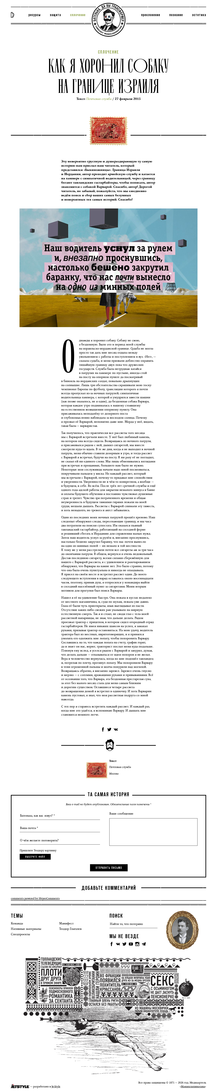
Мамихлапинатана (193, 1086)
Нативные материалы (26, 929)
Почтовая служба (120, 767)
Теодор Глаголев (70, 929)
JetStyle (56, 1086)
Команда (17, 923)
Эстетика (199, 15)
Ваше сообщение (121, 814)
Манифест (66, 923)
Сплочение (78, 15)
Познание (176, 15)
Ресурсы (34, 15)
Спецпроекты (20, 934)
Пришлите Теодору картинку (38, 850)
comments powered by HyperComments (35, 898)
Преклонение (150, 15)
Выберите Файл (35, 857)
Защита (55, 15)
